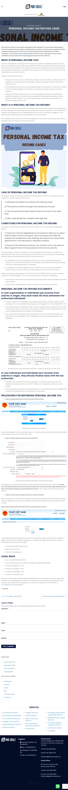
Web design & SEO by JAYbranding (34, 782)
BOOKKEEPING (29, 729)
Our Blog (38, 25)
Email (3, 630)
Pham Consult (23, 54)
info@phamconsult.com (53, 757)
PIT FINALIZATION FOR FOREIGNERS (52, 596)
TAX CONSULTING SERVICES (11, 719)
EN (63, 6)
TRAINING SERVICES (31, 713)
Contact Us (7, 697)
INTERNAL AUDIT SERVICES (11, 722)
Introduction (8, 681)
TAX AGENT (51, 731)
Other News (30, 25)
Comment (5, 608)
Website (4, 638)
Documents (7, 662)
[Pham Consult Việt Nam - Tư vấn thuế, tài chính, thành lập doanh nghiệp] (34, 6)
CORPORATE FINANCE (55, 728)
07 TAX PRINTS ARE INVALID (13, 596)
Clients (6, 688)
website (11, 432)
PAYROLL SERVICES (9, 727)
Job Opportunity (9, 694)
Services (6, 685)
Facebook (7, 585)
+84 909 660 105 (30, 747)
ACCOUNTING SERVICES (10, 713)
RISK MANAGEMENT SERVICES (12, 724)
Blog (5, 691)
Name (3, 623)
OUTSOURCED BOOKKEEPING (12, 716)
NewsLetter (7, 665)
